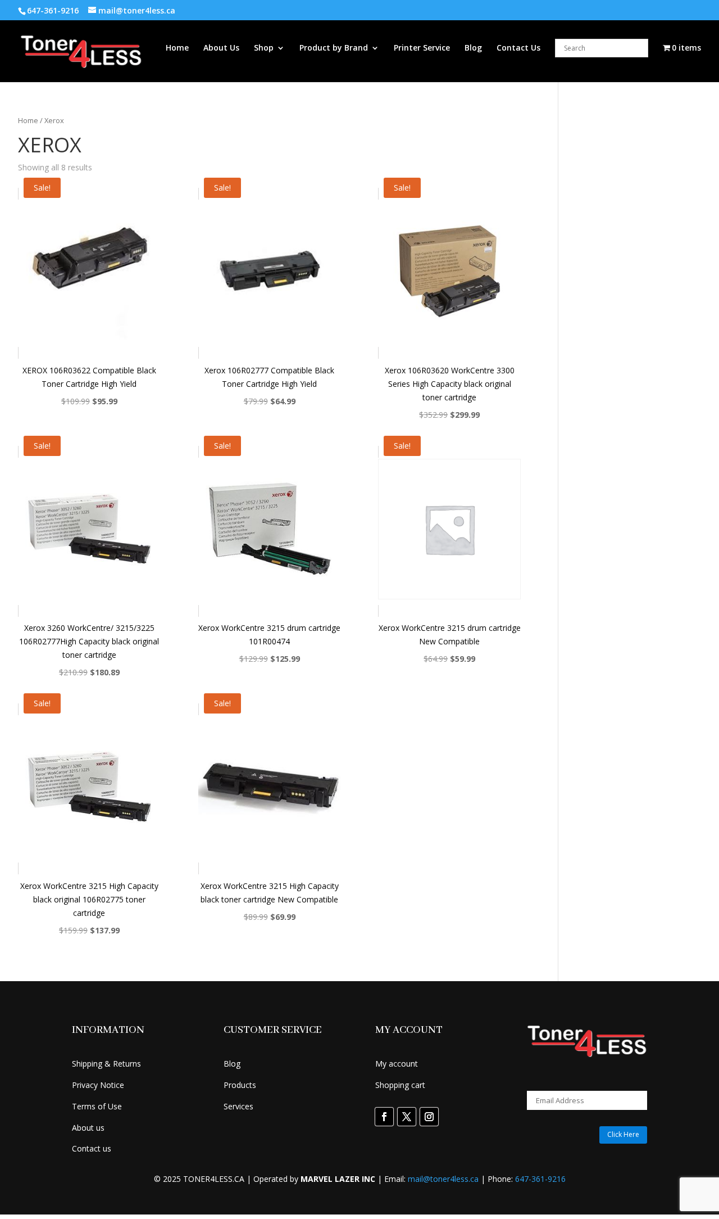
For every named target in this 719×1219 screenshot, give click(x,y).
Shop (264, 48)
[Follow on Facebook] (384, 1117)
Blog (473, 48)
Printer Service (422, 48)
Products (240, 1085)
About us (88, 1127)
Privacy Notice (98, 1085)
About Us (221, 48)
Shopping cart (400, 1085)
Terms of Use (97, 1106)
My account (396, 1063)
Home (177, 48)
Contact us (91, 1148)
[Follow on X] (407, 1117)
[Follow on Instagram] (429, 1117)
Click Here (623, 1134)
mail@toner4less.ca (443, 1178)
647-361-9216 (540, 1178)
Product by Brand (333, 48)
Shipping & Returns (106, 1063)
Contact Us (518, 48)
